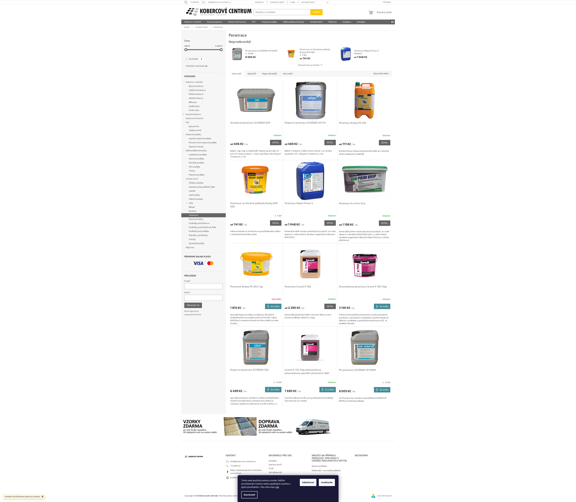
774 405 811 (235, 465)
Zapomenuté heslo (192, 314)
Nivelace (193, 211)
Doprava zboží (277, 2)
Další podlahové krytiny (196, 150)
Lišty (191, 203)
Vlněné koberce (196, 98)
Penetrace (193, 215)
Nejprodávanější (269, 73)
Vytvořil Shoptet (384, 495)
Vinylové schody (196, 146)
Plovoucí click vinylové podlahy (203, 142)
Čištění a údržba (196, 182)
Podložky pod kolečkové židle (202, 227)
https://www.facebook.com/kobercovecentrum (246, 472)
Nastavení (249, 494)
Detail (275, 142)
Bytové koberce (196, 86)
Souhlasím (327, 482)
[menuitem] (192, 22)
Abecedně (287, 73)
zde (277, 487)
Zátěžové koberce (197, 90)
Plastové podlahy (196, 174)
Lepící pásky (194, 195)
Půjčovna (190, 247)
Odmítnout (308, 482)
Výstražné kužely (196, 243)
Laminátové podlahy (198, 154)
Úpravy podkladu (319, 466)
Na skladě (195, 58)
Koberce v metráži (194, 82)
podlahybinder (236, 477)
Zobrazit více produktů (308, 65)
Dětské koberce (196, 94)
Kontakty (259, 2)
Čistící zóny (194, 110)
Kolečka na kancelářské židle (202, 187)
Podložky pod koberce (199, 223)
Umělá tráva (194, 106)
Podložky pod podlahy (199, 231)
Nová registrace (191, 311)
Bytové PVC (194, 126)
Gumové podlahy (196, 158)
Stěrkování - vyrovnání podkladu (326, 470)
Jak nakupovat (308, 2)
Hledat (316, 12)
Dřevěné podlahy (196, 162)
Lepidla (192, 190)
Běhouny (193, 102)
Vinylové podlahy (193, 134)
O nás (292, 2)
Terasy (192, 170)
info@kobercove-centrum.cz (243, 461)
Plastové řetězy (196, 219)
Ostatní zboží (192, 178)
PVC (187, 122)
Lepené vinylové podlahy (200, 138)
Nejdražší (252, 73)
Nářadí (192, 207)
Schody (192, 239)
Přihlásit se (193, 305)
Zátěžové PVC (195, 130)
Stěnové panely (196, 199)
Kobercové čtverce (194, 118)
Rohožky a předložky (198, 235)
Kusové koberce (193, 114)
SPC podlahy (194, 166)
